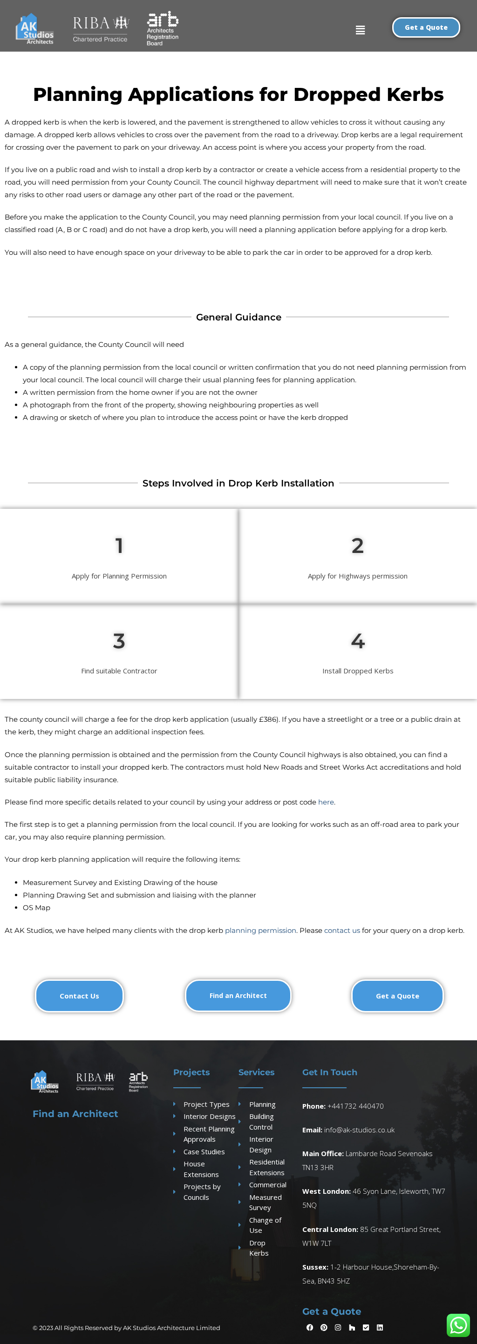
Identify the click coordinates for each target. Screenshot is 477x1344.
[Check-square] (366, 1328)
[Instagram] (338, 1328)
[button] (360, 30)
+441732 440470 (355, 1106)
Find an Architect (75, 1113)
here (326, 802)
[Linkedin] (380, 1328)
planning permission (260, 930)
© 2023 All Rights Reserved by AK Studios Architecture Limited (126, 1327)
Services (256, 1072)
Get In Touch (329, 1072)
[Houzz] (352, 1328)
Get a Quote (331, 1311)
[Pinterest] (324, 1328)
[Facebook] (310, 1328)
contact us (342, 930)
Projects (191, 1072)
